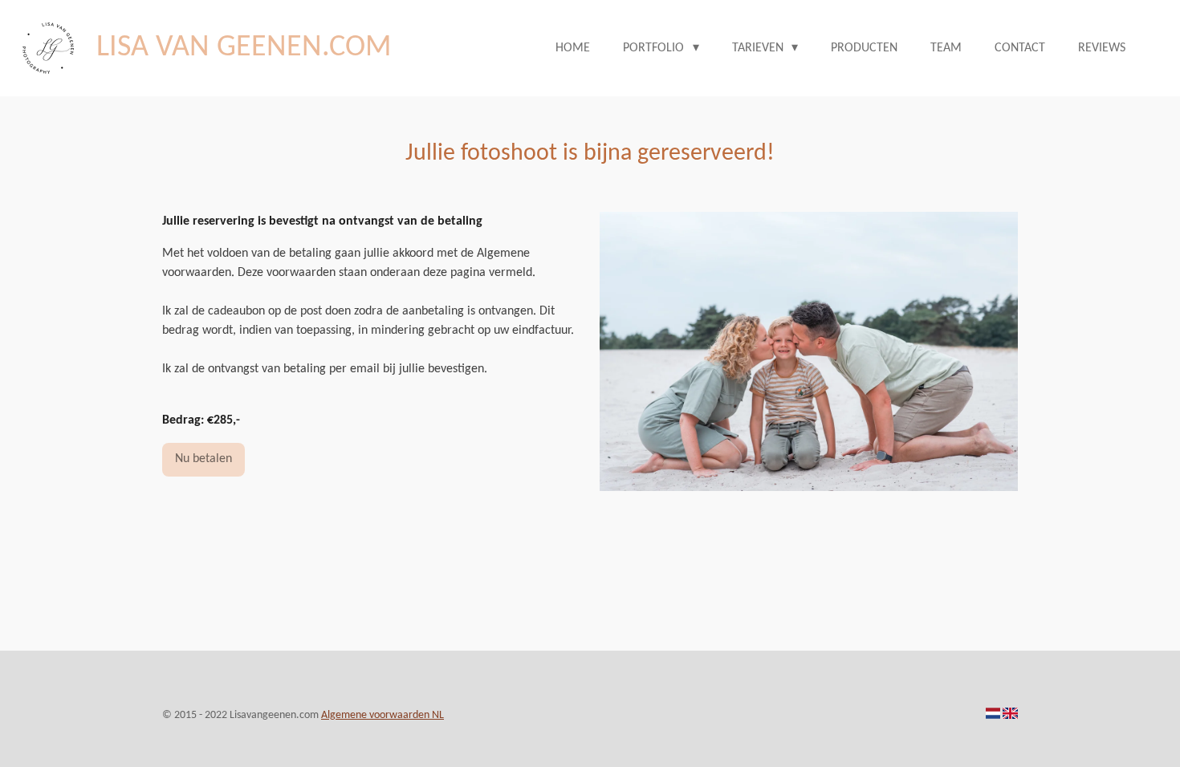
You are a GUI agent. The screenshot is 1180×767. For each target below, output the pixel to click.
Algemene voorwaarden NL (382, 715)
